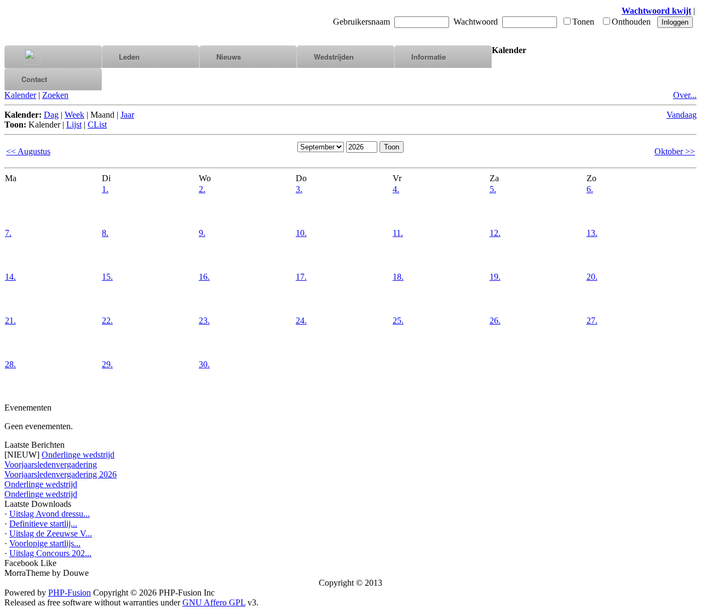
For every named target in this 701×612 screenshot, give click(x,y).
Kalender (20, 95)
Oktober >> (674, 151)
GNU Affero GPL (213, 602)
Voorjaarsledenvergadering (50, 464)
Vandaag (681, 114)
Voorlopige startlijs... (45, 543)
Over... (685, 95)
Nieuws (228, 56)
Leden (129, 56)
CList (97, 124)
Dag (51, 114)
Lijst (74, 124)
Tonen (583, 21)
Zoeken (55, 95)
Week (74, 114)
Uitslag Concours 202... (50, 553)
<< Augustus (28, 151)
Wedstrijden (334, 56)
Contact (34, 79)
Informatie (428, 56)
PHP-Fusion (69, 592)
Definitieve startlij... (43, 523)
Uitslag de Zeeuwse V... (50, 533)
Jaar (127, 114)
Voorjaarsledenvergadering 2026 (60, 474)
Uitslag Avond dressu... (49, 513)
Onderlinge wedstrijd (78, 454)
